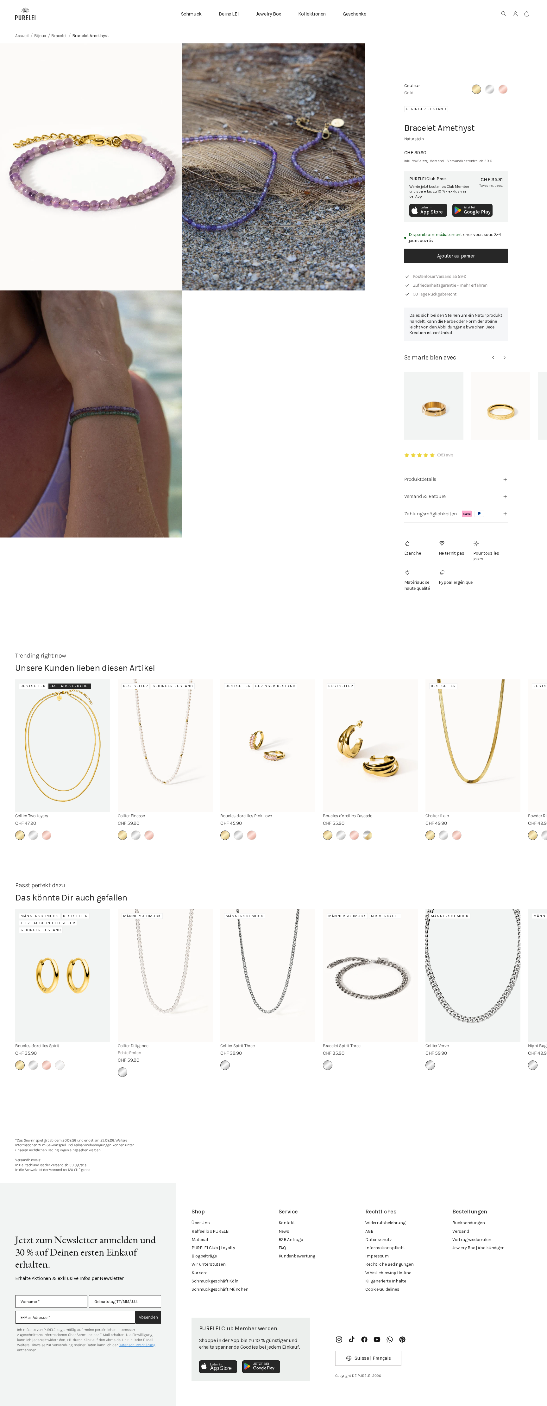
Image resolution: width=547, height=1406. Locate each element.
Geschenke (354, 14)
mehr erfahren (473, 285)
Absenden (148, 1317)
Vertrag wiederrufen (471, 1239)
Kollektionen (312, 14)
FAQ (282, 1247)
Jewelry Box (268, 14)
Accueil (22, 35)
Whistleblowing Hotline (388, 1273)
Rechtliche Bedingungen (389, 1264)
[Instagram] (339, 1339)
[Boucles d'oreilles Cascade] (370, 745)
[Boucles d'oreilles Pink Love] (267, 745)
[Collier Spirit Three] (267, 975)
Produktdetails (420, 479)
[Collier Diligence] (165, 975)
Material (200, 1239)
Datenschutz (378, 1239)
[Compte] (515, 14)
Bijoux (40, 35)
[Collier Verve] (472, 975)
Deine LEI (229, 14)
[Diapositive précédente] (493, 357)
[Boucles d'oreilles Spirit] (62, 975)
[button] (504, 14)
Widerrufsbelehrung (385, 1222)
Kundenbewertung (297, 1256)
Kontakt (287, 1222)
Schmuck (191, 14)
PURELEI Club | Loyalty (213, 1247)
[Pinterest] (402, 1339)
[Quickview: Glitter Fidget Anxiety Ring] (433, 406)
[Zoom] (91, 166)
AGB (369, 1231)
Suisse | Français (373, 1358)
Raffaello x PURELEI (210, 1231)
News (284, 1231)
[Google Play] (261, 1366)
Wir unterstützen (209, 1264)
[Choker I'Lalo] (472, 745)
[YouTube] (377, 1339)
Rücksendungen (468, 1222)
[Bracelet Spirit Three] (370, 975)
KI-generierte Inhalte (385, 1281)
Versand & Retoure (425, 496)
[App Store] (218, 1366)
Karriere (199, 1273)
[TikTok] (351, 1339)
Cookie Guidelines (382, 1289)
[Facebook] (364, 1339)
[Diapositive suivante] (504, 357)
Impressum (376, 1256)
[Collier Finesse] (165, 745)
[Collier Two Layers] (62, 745)
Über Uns (201, 1222)
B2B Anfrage (291, 1239)
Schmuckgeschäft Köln (215, 1281)
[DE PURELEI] (25, 14)
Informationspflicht (385, 1247)
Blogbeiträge (204, 1256)
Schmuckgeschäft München (220, 1289)
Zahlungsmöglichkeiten (430, 514)
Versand (460, 1231)
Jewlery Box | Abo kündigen (478, 1247)
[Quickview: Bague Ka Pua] (500, 406)
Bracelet (59, 35)
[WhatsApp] (389, 1339)
